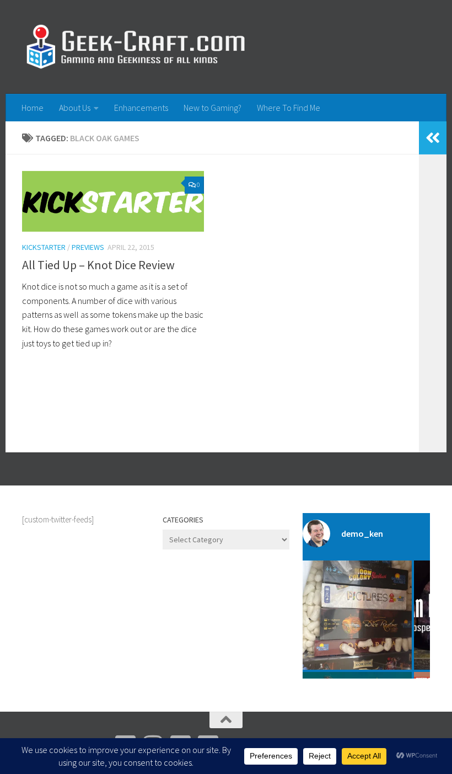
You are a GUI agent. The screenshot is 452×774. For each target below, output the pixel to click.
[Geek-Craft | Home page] (135, 47)
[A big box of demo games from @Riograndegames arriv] (357, 615)
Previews (88, 247)
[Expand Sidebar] (432, 137)
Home (32, 107)
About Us (74, 107)
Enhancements (141, 107)
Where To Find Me (288, 107)
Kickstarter (44, 247)
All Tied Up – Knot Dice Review (98, 265)
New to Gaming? (212, 107)
